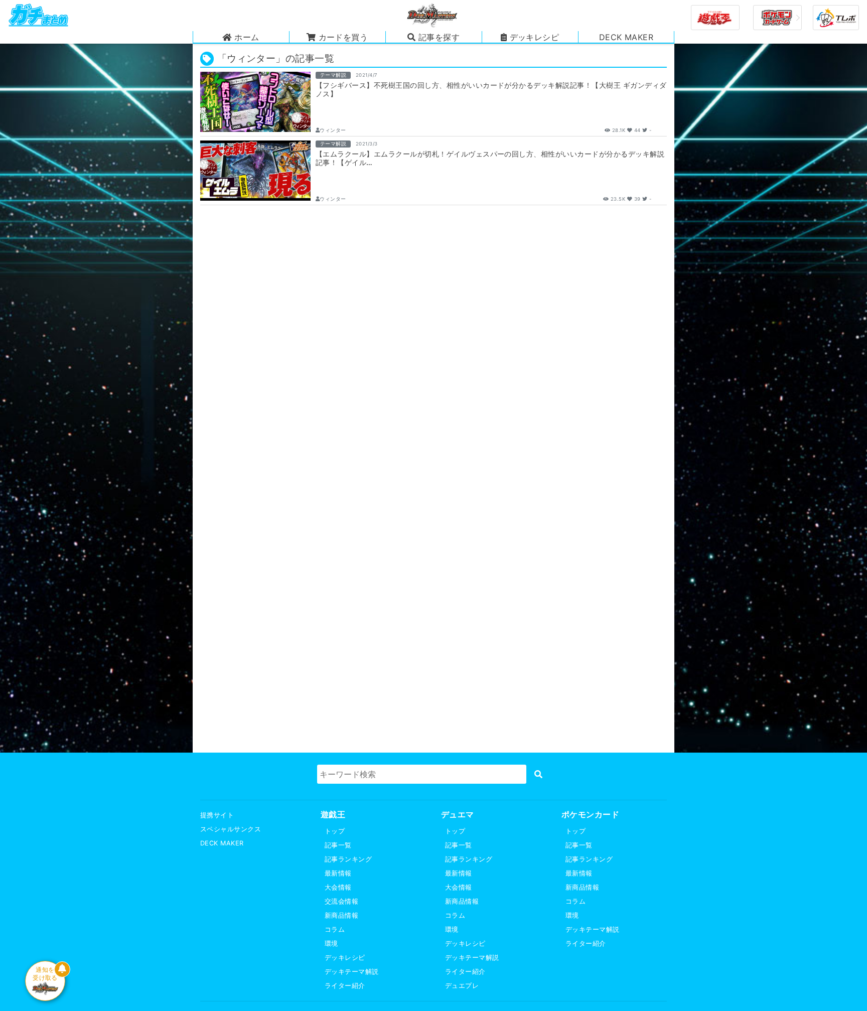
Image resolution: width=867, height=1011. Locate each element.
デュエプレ (462, 985)
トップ (335, 831)
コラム (335, 929)
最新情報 (338, 873)
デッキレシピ (345, 957)
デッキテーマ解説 (352, 971)
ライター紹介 (345, 985)
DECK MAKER (222, 843)
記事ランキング (348, 859)
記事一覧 (338, 845)
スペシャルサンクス (230, 829)
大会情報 (338, 887)
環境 (331, 943)
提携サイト (217, 815)
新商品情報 (341, 915)
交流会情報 (341, 901)
